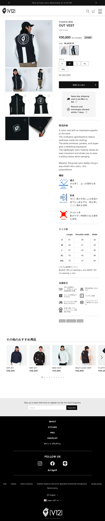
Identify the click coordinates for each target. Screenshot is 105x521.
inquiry (13, 484)
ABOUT (52, 421)
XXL (63, 69)
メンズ (80, 321)
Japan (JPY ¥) (53, 500)
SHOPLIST (52, 438)
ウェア (62, 321)
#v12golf (52, 470)
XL (85, 63)
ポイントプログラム (52, 443)
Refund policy (52, 488)
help (5, 484)
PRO (52, 432)
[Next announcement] (96, 3)
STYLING (52, 427)
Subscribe (72, 407)
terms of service (27, 484)
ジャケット (71, 321)
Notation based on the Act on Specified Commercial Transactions (62, 484)
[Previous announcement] (9, 3)
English (53, 495)
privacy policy (96, 484)
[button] (100, 11)
